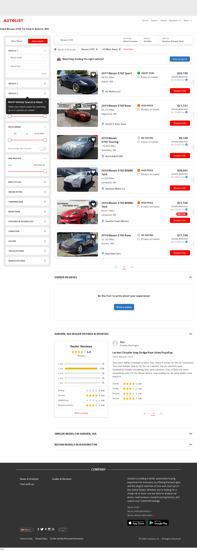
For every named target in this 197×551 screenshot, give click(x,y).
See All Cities (134, 507)
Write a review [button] (124, 307)
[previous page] (116, 267)
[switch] (41, 148)
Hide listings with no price (19, 148)
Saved (163, 20)
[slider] (9, 116)
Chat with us (27, 484)
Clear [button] (44, 73)
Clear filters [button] (16, 41)
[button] (27, 57)
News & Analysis (29, 479)
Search (154, 20)
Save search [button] (38, 41)
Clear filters (129, 49)
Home (145, 20)
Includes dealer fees (179, 76)
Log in (62, 530)
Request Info (180, 90)
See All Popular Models (139, 511)
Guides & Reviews (61, 479)
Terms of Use (26, 538)
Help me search (180, 58)
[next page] (132, 267)
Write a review (81, 413)
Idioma (27, 529)
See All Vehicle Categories (140, 515)
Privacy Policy (41, 538)
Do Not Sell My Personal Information (67, 538)
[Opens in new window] (136, 523)
